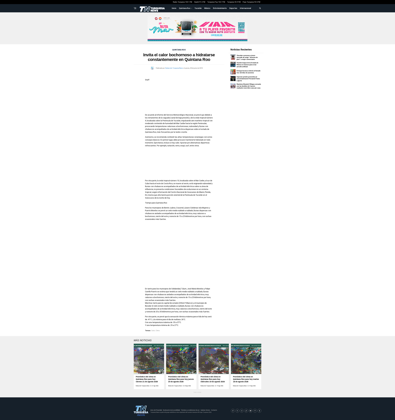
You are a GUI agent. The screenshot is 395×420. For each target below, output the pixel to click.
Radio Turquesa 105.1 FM (182, 2)
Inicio (174, 8)
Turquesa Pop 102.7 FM (216, 2)
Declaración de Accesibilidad (171, 410)
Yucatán (198, 8)
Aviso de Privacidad (156, 410)
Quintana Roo (184, 8)
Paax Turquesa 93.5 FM (251, 2)
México (207, 8)
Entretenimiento (220, 8)
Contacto (214, 410)
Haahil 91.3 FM (199, 2)
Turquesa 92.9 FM (234, 2)
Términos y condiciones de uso (190, 410)
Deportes (233, 8)
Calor (153, 330)
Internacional (245, 8)
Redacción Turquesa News (174, 68)
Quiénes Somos (205, 410)
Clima (158, 330)
